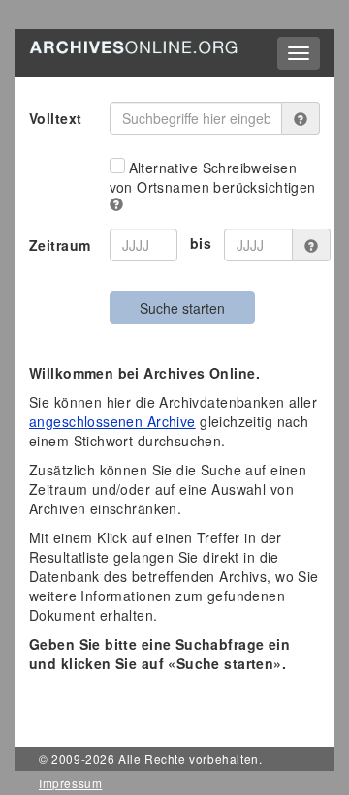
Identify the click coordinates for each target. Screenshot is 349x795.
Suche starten (182, 308)
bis (200, 243)
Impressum (70, 783)
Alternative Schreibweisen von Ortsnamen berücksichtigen (213, 177)
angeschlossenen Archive (112, 421)
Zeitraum (59, 245)
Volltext (55, 118)
